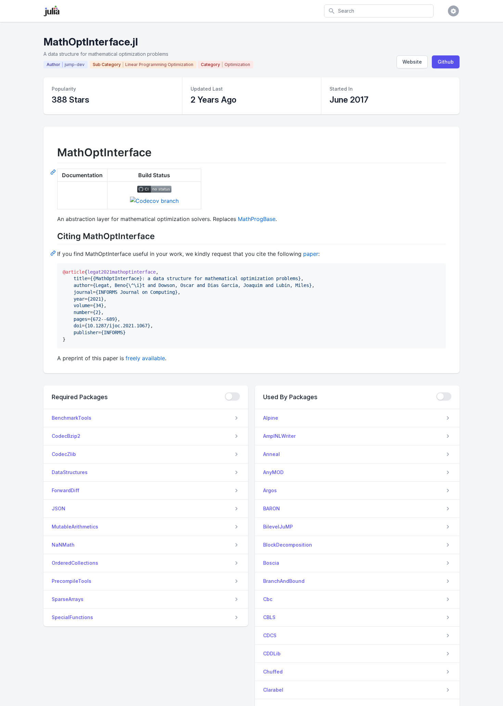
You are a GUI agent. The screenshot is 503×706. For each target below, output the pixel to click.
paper (310, 253)
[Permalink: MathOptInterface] (53, 172)
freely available (145, 358)
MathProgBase (256, 218)
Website (412, 62)
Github (446, 62)
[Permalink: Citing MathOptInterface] (53, 253)
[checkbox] (232, 396)
